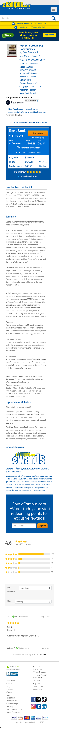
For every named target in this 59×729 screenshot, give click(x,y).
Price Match (10, 698)
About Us (36, 666)
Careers (9, 683)
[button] (29, 554)
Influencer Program (40, 675)
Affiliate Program (39, 672)
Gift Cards (36, 681)
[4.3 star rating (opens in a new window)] (33, 172)
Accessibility (37, 669)
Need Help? (19, 722)
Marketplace (37, 689)
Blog (8, 686)
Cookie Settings (12, 703)
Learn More (30, 100)
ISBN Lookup (38, 686)
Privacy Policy (11, 701)
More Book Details (27, 93)
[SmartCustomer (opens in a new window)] (27, 176)
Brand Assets (38, 678)
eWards (9, 692)
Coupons (9, 689)
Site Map (9, 706)
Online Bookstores (13, 712)
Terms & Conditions (14, 709)
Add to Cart (38, 133)
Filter (9, 601)
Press (8, 695)
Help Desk (36, 683)
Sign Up (42, 526)
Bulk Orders (10, 681)
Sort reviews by (11, 589)
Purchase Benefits (14, 115)
